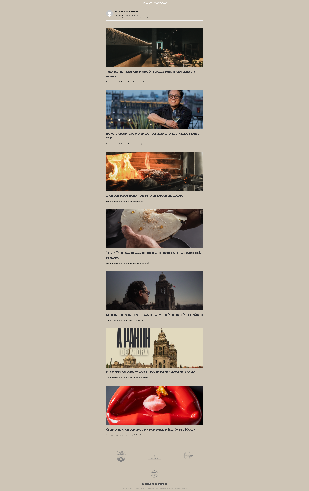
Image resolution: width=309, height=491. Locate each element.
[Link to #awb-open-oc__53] (306, 3)
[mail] (162, 484)
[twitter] (146, 484)
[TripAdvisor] (153, 484)
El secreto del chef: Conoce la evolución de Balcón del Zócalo (150, 372)
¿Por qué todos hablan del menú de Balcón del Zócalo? (145, 196)
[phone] (166, 484)
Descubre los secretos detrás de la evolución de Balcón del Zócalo (154, 315)
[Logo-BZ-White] (154, 2)
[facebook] (143, 484)
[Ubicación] (156, 484)
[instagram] (149, 484)
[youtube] (159, 484)
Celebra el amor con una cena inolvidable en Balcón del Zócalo (150, 430)
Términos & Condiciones (182, 488)
